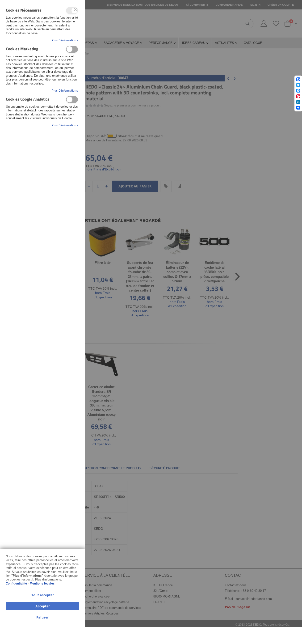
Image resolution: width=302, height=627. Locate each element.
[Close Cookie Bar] (75, 10)
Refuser (42, 617)
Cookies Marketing (72, 49)
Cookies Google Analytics (72, 99)
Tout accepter (42, 595)
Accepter (42, 606)
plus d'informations (65, 40)
